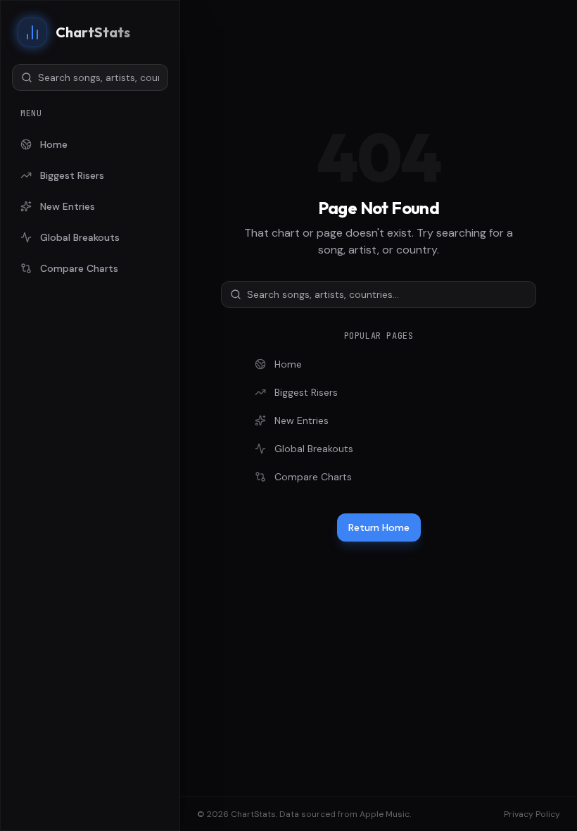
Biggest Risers (72, 175)
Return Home (379, 527)
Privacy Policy (532, 814)
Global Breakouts (80, 237)
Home (54, 144)
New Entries (67, 206)
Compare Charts (79, 268)
